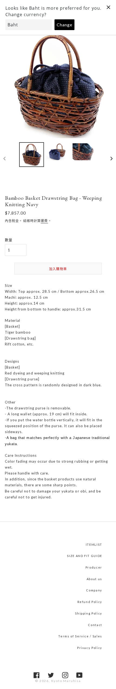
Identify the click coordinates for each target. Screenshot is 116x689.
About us (94, 579)
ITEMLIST (94, 544)
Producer (94, 567)
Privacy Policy (89, 647)
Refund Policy (89, 602)
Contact (95, 625)
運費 (44, 221)
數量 (8, 240)
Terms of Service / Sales (80, 636)
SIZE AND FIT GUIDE (84, 556)
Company (94, 590)
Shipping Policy (88, 613)
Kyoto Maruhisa (66, 681)
